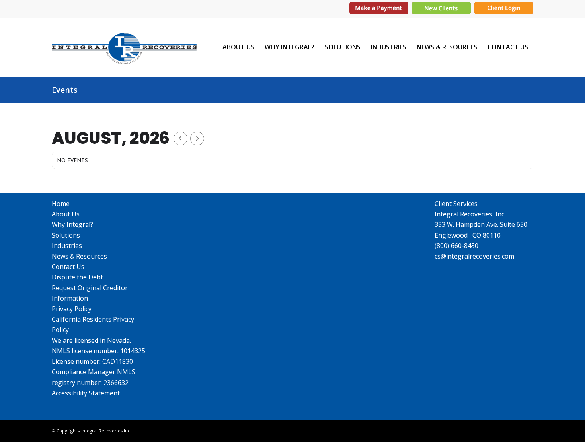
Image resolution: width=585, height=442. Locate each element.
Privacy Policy (72, 308)
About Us (66, 214)
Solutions (66, 235)
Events (65, 89)
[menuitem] (238, 47)
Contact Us (68, 266)
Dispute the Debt (77, 277)
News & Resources (79, 256)
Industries (67, 245)
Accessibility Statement (86, 393)
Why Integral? (72, 224)
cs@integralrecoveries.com (474, 256)
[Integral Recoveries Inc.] (124, 47)
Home (61, 203)
